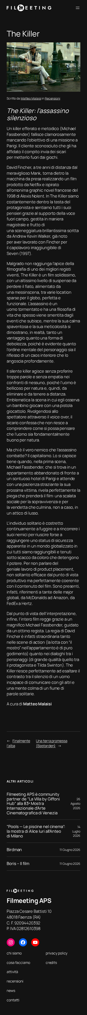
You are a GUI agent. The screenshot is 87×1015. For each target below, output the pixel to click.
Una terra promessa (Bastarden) (51, 743)
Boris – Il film (18, 863)
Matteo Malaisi (31, 98)
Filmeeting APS (29, 900)
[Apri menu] (77, 8)
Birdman (14, 849)
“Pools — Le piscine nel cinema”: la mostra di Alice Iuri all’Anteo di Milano (36, 831)
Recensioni (52, 98)
